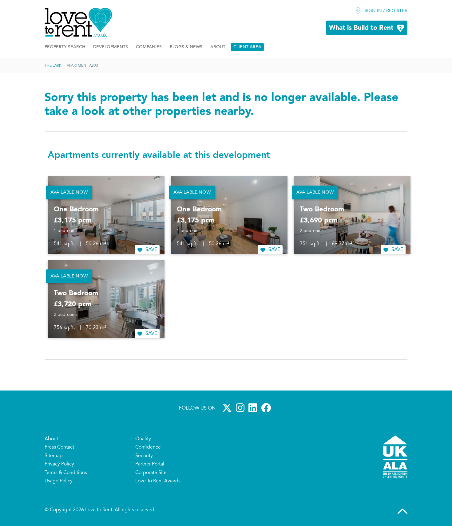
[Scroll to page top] (402, 511)
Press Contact (59, 447)
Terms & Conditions (66, 472)
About (217, 47)
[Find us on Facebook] (267, 408)
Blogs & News (186, 47)
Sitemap (54, 455)
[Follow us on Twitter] (228, 408)
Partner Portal (149, 464)
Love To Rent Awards (157, 481)
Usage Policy (59, 481)
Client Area (247, 47)
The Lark (53, 66)
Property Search (65, 47)
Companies (149, 47)
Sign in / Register (386, 11)
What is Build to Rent (361, 28)
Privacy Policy (59, 464)
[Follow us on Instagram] (241, 408)
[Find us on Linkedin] (254, 408)
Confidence (148, 447)
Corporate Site (151, 472)
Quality (143, 439)
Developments (110, 47)
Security (144, 455)
